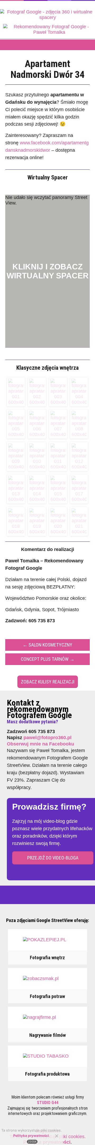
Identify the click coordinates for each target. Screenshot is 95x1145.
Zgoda (32, 1141)
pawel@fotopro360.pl (47, 737)
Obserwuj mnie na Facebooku (40, 744)
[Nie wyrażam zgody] (56, 1135)
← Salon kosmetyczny (47, 645)
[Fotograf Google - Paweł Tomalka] (47, 17)
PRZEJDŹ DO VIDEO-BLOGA (52, 858)
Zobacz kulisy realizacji (47, 682)
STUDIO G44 (47, 1102)
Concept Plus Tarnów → (47, 659)
